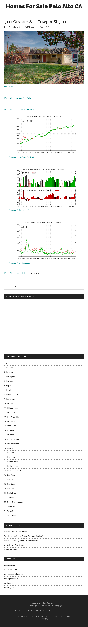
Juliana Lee (37, 603)
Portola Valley (13, 462)
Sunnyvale (11, 506)
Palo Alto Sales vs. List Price (20, 210)
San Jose (11, 484)
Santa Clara (11, 493)
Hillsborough (12, 408)
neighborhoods (10, 565)
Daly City (9, 390)
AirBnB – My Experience (14, 545)
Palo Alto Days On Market (19, 263)
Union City (11, 511)
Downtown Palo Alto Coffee (15, 532)
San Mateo (11, 488)
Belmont (9, 368)
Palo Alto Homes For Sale (17, 98)
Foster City (10, 399)
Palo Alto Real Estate (15, 273)
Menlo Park (11, 426)
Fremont (10, 403)
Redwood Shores (14, 471)
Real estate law (10, 570)
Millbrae (10, 430)
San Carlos (11, 480)
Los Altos (11, 412)
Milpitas (10, 435)
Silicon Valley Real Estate (44, 616)
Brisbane (9, 372)
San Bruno (11, 475)
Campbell (10, 381)
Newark (10, 448)
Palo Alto (11, 457)
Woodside (11, 515)
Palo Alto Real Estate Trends (19, 109)
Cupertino (10, 385)
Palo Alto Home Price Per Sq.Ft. (21, 157)
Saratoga (10, 497)
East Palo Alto (12, 394)
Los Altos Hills (13, 417)
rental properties (11, 579)
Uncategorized (10, 588)
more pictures (9, 87)
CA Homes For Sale (62, 616)
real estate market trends (14, 574)
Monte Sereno (13, 439)
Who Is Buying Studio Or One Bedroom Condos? (23, 536)
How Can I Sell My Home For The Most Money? (23, 541)
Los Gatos (11, 421)
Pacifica (10, 453)
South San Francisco (15, 502)
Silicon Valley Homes (26, 616)
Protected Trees (10, 550)
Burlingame (10, 377)
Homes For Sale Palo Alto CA (44, 6)
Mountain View (13, 444)
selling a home (10, 583)
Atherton (9, 363)
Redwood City (13, 466)
